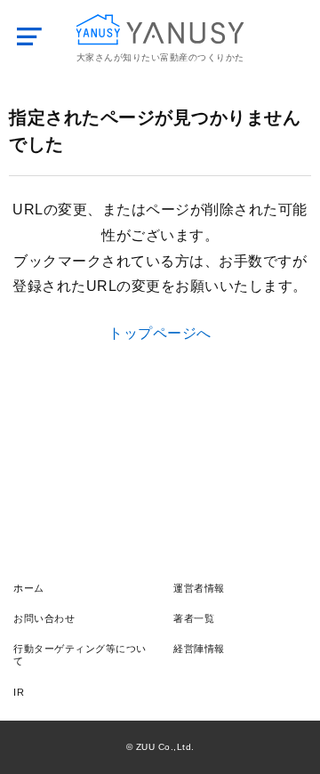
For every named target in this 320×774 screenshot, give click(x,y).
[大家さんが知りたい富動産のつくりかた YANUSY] (160, 30)
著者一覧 (193, 618)
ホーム (28, 588)
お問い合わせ (44, 618)
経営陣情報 (199, 648)
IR (18, 692)
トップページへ (160, 333)
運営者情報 (199, 588)
